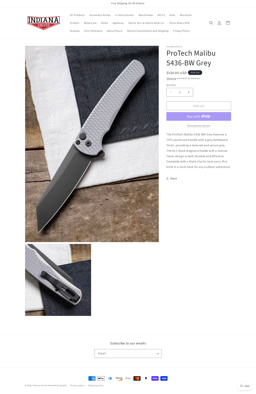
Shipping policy (96, 385)
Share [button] (173, 178)
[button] (211, 23)
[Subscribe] (157, 353)
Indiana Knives (40, 385)
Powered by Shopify (57, 385)
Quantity (171, 84)
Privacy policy (77, 385)
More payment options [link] (198, 125)
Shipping (171, 78)
